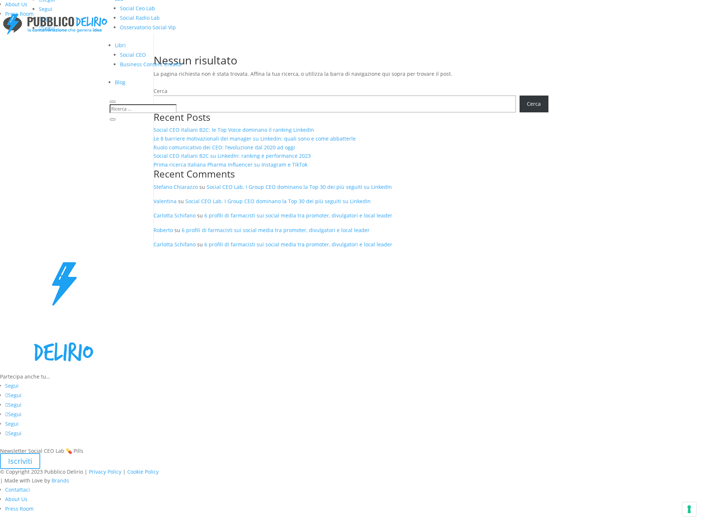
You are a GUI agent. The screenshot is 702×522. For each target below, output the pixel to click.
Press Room (19, 508)
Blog (120, 82)
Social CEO (133, 54)
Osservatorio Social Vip (148, 27)
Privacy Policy (105, 471)
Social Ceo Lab (137, 8)
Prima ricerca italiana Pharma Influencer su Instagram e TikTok (231, 164)
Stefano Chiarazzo (176, 186)
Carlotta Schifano (175, 215)
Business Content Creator (151, 64)
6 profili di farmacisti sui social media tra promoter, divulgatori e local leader (298, 215)
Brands (60, 480)
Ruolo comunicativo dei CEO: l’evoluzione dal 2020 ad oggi (224, 147)
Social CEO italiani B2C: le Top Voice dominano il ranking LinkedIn (234, 129)
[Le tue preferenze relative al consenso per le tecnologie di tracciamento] (689, 509)
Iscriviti (20, 461)
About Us (16, 4)
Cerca (534, 103)
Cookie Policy (143, 471)
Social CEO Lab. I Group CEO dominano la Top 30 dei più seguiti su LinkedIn (299, 186)
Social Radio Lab (140, 17)
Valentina (165, 201)
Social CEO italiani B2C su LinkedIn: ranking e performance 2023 (232, 155)
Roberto (163, 230)
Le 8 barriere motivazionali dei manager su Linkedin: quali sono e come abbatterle (255, 138)
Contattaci (17, 489)
